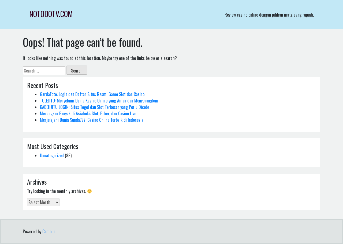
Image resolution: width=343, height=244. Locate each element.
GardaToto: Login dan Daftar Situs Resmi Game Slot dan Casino (92, 94)
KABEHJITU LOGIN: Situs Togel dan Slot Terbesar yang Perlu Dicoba (95, 107)
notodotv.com (51, 13)
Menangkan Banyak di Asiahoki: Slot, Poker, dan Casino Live (88, 113)
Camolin (48, 231)
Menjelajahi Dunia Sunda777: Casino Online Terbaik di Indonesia (91, 120)
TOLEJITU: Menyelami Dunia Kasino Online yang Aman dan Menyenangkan (99, 100)
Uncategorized (52, 155)
